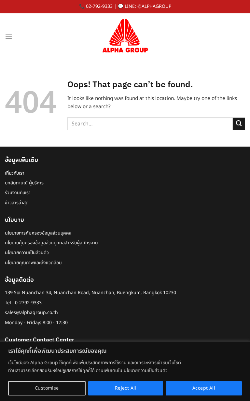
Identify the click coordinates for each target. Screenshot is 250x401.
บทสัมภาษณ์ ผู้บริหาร (24, 182)
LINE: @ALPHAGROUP (148, 6)
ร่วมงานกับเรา (18, 192)
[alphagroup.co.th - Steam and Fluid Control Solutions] (125, 36)
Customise (47, 388)
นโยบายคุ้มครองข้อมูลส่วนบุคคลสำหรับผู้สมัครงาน (51, 242)
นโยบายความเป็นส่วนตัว (27, 252)
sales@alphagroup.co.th (31, 312)
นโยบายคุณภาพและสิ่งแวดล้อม (33, 262)
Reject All (125, 388)
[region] (125, 371)
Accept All (203, 388)
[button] (8, 37)
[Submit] (239, 124)
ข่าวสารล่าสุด (17, 202)
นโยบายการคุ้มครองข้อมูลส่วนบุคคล (38, 233)
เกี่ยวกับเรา (14, 173)
